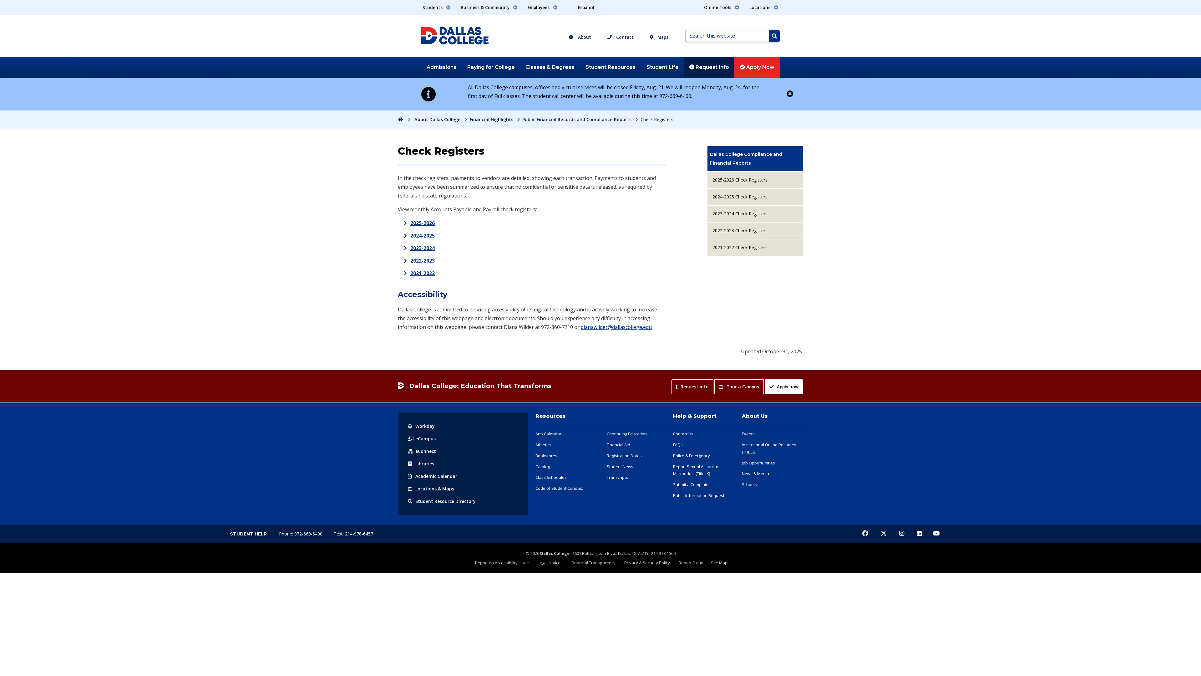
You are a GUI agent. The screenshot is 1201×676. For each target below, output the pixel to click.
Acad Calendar (436, 476)
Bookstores (546, 455)
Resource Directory (445, 501)
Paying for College (491, 67)
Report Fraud (691, 563)
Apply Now (759, 67)
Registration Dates (624, 455)
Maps (662, 37)
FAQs (678, 445)
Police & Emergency (691, 455)
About (584, 37)
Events (748, 434)
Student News (620, 466)
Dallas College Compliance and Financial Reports (746, 158)
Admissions (441, 67)
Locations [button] (760, 7)
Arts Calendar (548, 434)
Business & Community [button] (486, 7)
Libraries (424, 464)
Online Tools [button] (718, 7)
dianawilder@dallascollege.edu (616, 327)
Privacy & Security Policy (647, 563)
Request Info (711, 67)
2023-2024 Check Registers (740, 214)
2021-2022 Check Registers (740, 247)
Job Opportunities (758, 463)
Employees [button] (539, 7)
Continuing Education (627, 434)
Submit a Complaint (691, 484)
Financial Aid (618, 445)
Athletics (543, 445)
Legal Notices (550, 563)
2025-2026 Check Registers (740, 180)
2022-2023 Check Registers (740, 230)
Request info (695, 387)
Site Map (719, 563)
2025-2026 (422, 223)
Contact (624, 37)
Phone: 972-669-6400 (301, 534)
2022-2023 (422, 260)
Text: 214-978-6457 (353, 534)
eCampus (425, 439)
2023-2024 (422, 248)
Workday (425, 426)
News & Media (755, 473)
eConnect (425, 451)
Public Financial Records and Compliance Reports (576, 119)
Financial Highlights (491, 119)
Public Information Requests (700, 495)
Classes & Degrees (550, 67)
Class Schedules (551, 477)
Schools (749, 484)
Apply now (787, 387)
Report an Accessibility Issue (502, 563)
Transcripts (617, 477)
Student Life (662, 67)
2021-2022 (422, 273)
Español (586, 7)
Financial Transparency (593, 563)
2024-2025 (422, 235)
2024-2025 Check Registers (740, 197)
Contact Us (683, 434)
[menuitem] (755, 158)
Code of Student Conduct (559, 488)
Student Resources (610, 67)
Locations (434, 489)
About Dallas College (437, 119)
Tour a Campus (743, 387)
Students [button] (433, 7)
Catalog (542, 466)
